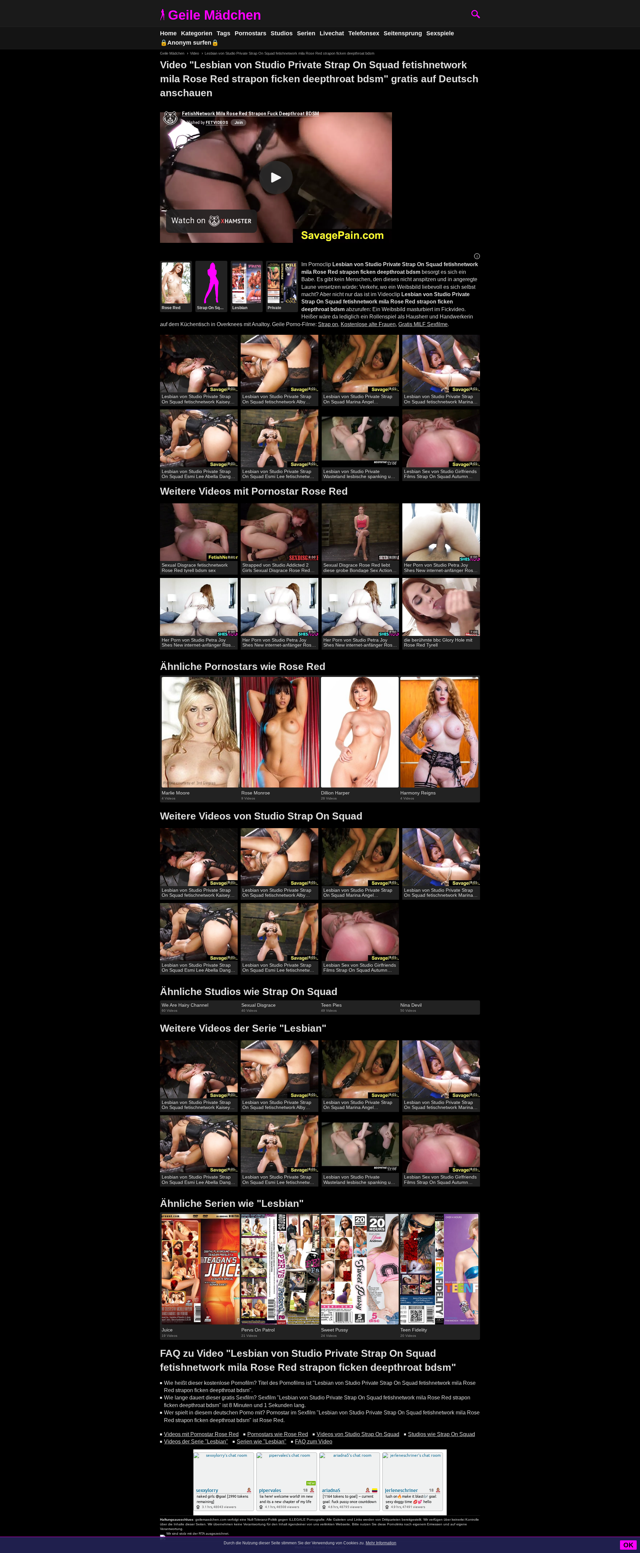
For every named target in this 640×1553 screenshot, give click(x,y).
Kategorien (196, 33)
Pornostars (250, 33)
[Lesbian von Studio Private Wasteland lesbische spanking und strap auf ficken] (360, 438)
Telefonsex (363, 33)
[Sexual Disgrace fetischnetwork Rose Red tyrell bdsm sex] (199, 532)
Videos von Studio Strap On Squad (358, 1434)
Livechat (332, 33)
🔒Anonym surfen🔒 (189, 42)
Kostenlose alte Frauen (368, 324)
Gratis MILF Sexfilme (423, 324)
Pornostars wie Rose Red (277, 1434)
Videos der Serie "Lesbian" (196, 1441)
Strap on (328, 324)
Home (168, 33)
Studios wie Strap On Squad (441, 1434)
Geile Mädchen (214, 15)
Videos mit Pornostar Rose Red (201, 1434)
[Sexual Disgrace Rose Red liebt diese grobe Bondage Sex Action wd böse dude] (360, 532)
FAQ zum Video (313, 1441)
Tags (223, 33)
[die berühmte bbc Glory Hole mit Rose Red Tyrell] (441, 607)
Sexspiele (440, 33)
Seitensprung (403, 33)
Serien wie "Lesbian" (261, 1441)
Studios (282, 33)
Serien (306, 33)
